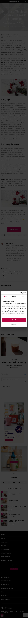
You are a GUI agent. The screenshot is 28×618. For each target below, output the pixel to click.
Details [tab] (14, 296)
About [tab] (22, 296)
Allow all (14, 319)
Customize (13, 324)
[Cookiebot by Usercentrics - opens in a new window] (20, 293)
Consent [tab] (5, 296)
